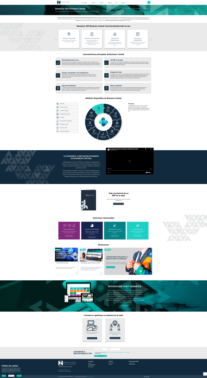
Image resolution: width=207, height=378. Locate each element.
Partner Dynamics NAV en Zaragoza (65, 366)
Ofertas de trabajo (132, 364)
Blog (116, 2)
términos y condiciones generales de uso (113, 352)
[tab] (67, 103)
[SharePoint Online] (114, 225)
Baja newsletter (90, 366)
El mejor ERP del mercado (62, 263)
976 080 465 (90, 376)
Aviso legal (90, 363)
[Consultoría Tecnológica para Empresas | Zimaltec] (63, 2)
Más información (69, 235)
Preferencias (11, 375)
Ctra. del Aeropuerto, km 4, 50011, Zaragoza (64, 371)
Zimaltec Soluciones (127, 8)
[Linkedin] (144, 376)
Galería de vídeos (132, 363)
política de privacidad (124, 352)
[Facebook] (148, 376)
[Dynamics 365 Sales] (92, 225)
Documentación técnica (118, 203)
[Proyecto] (115, 325)
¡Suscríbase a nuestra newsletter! (83, 353)
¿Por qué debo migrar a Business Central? (90, 263)
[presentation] (56, 39)
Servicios (93, 2)
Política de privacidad (91, 364)
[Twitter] (146, 376)
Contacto (123, 2)
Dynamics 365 (138, 8)
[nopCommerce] (137, 225)
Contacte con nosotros (92, 338)
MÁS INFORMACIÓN (110, 267)
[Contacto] (92, 325)
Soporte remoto (111, 363)
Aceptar (3, 375)
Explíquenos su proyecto (115, 338)
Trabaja (110, 2)
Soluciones (84, 2)
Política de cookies (91, 365)
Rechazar (19, 375)
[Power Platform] (69, 225)
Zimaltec (102, 2)
